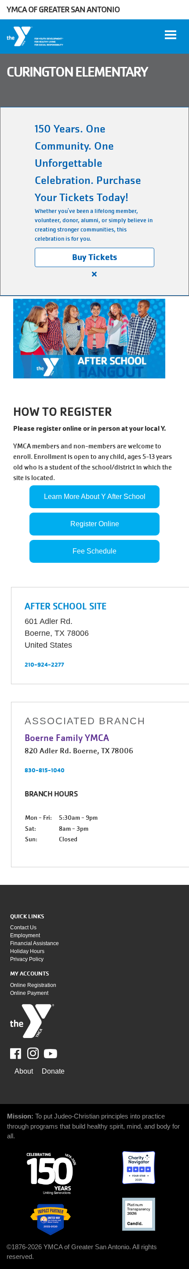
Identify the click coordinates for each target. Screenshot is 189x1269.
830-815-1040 (45, 770)
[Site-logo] (32, 1021)
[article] (94, 201)
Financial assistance (34, 943)
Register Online (94, 524)
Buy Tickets (94, 257)
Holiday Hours (27, 951)
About (24, 1071)
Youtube (50, 1054)
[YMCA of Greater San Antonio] (35, 36)
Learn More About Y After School (94, 496)
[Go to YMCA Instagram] (33, 1053)
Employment (25, 935)
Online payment (29, 993)
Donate (53, 1071)
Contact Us (23, 927)
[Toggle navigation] (170, 34)
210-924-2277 (44, 664)
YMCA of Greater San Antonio (63, 9)
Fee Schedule (94, 551)
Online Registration (33, 985)
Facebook (21, 1054)
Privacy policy (27, 959)
